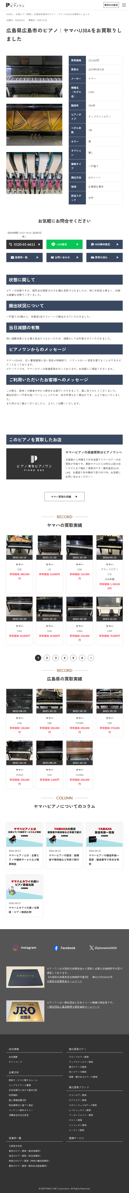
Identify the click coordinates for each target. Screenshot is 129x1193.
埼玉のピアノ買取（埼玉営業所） (25, 1155)
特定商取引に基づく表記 (21, 1105)
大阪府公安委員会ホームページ (64, 981)
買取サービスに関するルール (23, 1080)
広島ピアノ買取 (23, 14)
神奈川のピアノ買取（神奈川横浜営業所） (30, 1160)
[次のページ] (91, 658)
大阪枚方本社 (15, 1145)
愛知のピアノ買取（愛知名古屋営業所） (28, 1165)
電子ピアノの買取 (78, 1066)
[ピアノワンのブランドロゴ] (15, 5)
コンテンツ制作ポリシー (21, 1110)
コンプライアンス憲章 (20, 1085)
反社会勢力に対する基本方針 (23, 1090)
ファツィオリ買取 (78, 1125)
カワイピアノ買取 (78, 1100)
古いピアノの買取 (78, 1071)
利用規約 (13, 1095)
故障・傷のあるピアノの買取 (83, 1076)
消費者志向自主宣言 (19, 1115)
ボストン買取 (75, 1120)
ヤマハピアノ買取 (78, 1095)
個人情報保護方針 (17, 1100)
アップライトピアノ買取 (81, 1061)
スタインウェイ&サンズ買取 (83, 1105)
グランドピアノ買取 (79, 1056)
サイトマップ (15, 1061)
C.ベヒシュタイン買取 (80, 1110)
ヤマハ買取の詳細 (61, 496)
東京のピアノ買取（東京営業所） (25, 1150)
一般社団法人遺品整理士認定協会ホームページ (73, 1007)
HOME (9, 14)
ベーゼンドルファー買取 (81, 1115)
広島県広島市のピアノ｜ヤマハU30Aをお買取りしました (62, 14)
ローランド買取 (76, 1130)
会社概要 (13, 1056)
